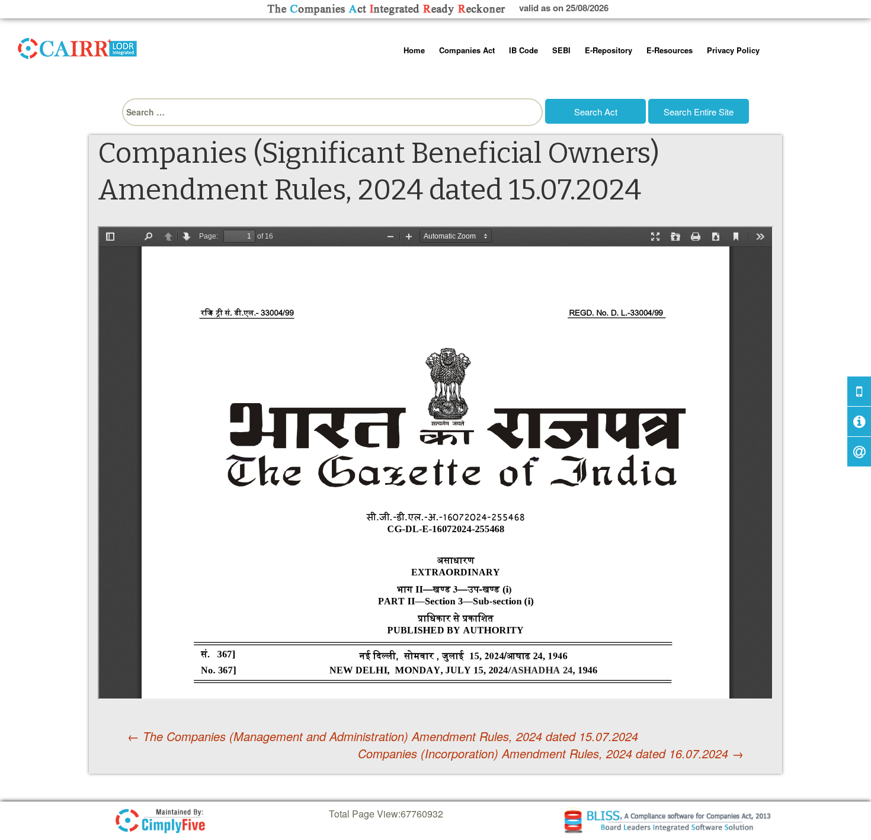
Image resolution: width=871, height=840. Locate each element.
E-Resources (669, 50)
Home (414, 50)
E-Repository (608, 50)
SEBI (561, 50)
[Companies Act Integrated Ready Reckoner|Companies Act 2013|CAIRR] (77, 46)
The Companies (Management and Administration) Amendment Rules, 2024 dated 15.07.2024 (382, 736)
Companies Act (467, 50)
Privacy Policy (733, 50)
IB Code (523, 50)
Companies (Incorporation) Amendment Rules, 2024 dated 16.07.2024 (551, 753)
